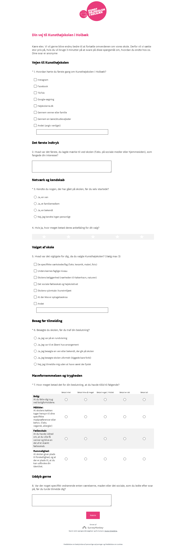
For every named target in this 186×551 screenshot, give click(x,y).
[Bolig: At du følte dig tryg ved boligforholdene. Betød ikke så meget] (85, 400)
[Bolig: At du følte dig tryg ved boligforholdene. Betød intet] (66, 400)
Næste (93, 515)
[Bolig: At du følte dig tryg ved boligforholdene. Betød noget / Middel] (105, 400)
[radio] (33, 197)
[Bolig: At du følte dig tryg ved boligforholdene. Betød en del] (124, 400)
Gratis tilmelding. (111, 531)
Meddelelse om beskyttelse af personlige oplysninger (83, 544)
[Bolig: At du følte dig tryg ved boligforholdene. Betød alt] (144, 400)
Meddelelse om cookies (114, 544)
